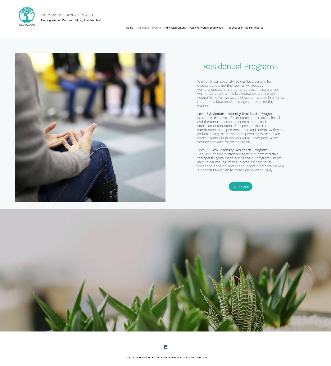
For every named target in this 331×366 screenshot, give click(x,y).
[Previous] (21, 270)
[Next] (310, 270)
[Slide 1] (165, 324)
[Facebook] (165, 347)
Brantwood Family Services (67, 14)
